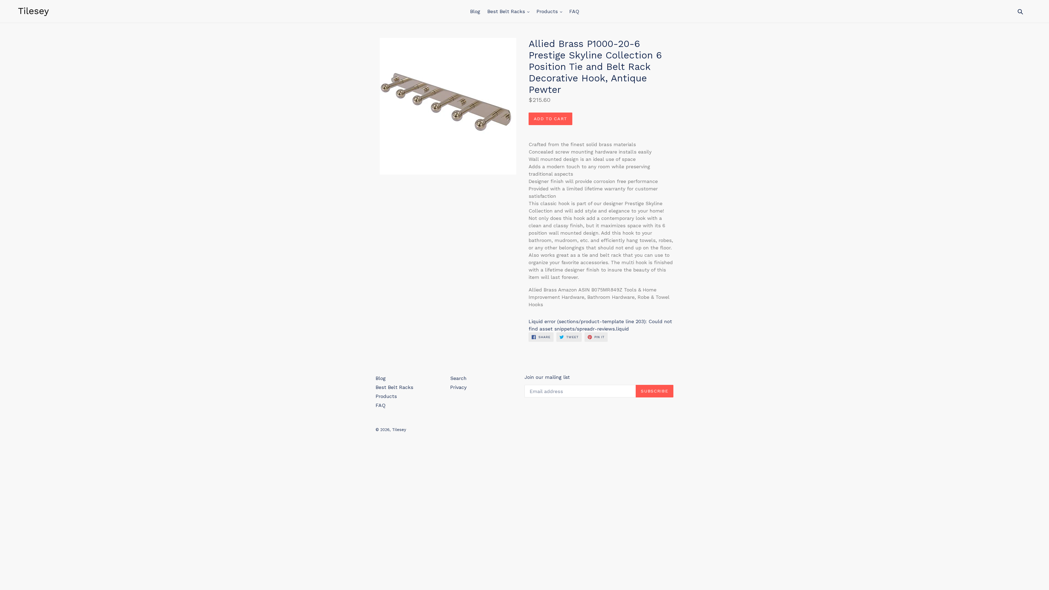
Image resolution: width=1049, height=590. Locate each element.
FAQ (574, 11)
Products (548, 11)
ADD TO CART (550, 118)
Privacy (458, 387)
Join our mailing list (547, 377)
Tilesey (399, 429)
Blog (475, 11)
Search (458, 378)
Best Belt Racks (507, 11)
